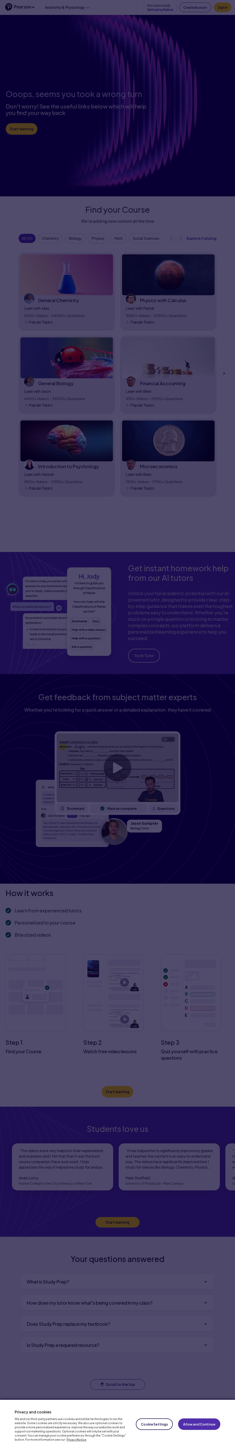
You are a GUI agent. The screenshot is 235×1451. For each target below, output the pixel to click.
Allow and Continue (199, 1424)
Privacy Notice (76, 1439)
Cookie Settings (154, 1424)
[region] (117, 1425)
